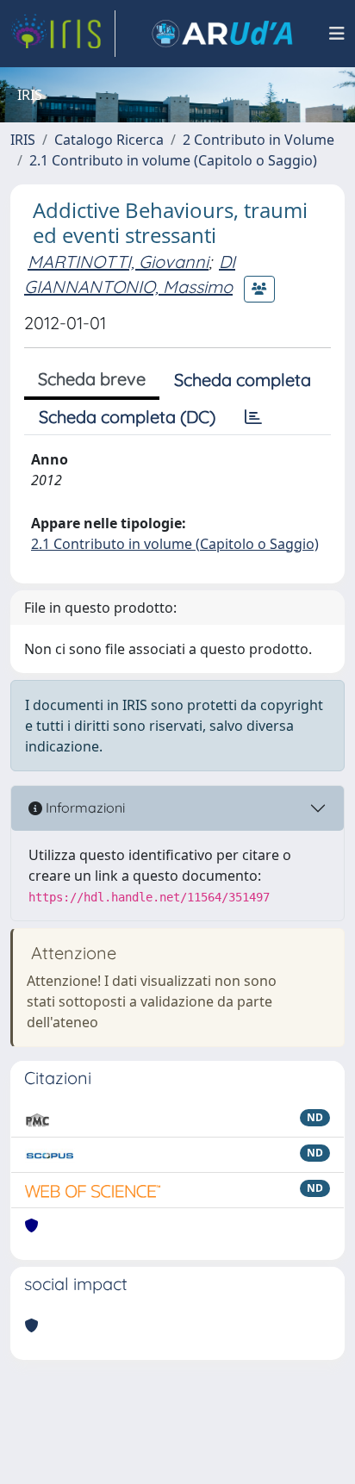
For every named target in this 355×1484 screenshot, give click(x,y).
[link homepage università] (222, 33)
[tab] (253, 417)
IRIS (22, 139)
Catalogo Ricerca (109, 139)
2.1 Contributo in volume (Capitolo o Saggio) (173, 160)
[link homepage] (62, 33)
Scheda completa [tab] (242, 379)
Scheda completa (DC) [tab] (127, 416)
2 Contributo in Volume (258, 139)
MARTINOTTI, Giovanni (118, 261)
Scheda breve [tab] (92, 379)
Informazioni (83, 807)
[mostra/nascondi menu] (337, 33)
